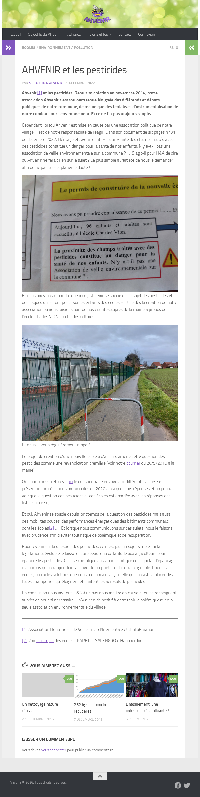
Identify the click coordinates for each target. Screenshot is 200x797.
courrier (133, 463)
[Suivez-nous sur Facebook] (178, 785)
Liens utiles (99, 34)
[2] (51, 528)
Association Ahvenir (45, 83)
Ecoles (28, 47)
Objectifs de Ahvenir (44, 34)
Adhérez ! (75, 34)
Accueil (15, 34)
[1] (39, 92)
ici (71, 481)
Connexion (146, 34)
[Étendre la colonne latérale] (8, 47)
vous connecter (53, 750)
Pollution (83, 47)
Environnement (54, 47)
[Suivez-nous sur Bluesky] (186, 785)
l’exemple (45, 640)
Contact (124, 34)
